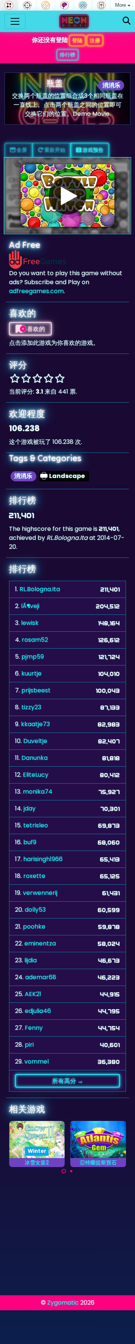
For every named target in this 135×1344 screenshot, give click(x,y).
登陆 (77, 40)
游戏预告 (92, 150)
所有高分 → (67, 1081)
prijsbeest (36, 690)
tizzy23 (31, 707)
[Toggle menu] (15, 21)
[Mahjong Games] (101, 5)
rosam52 (35, 639)
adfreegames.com (36, 291)
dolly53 (35, 909)
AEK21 (33, 994)
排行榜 (67, 54)
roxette (34, 876)
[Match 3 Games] (82, 5)
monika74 (37, 791)
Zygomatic (63, 1302)
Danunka (34, 758)
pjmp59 (32, 656)
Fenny (34, 1027)
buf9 (29, 842)
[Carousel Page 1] (64, 1171)
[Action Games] (27, 5)
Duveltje (35, 741)
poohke (34, 926)
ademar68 (40, 977)
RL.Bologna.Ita (40, 589)
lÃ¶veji (30, 606)
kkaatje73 (35, 724)
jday (30, 808)
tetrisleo (35, 825)
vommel (36, 1061)
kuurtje (31, 673)
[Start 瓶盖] (67, 195)
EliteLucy (35, 774)
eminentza (40, 943)
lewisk (30, 623)
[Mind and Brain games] (64, 5)
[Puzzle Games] (45, 5)
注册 (95, 40)
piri (29, 1044)
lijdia (30, 960)
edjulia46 (38, 1011)
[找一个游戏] (126, 21)
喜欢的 (35, 329)
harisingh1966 (43, 859)
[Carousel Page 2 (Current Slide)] (71, 1171)
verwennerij (40, 893)
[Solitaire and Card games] (9, 5)
